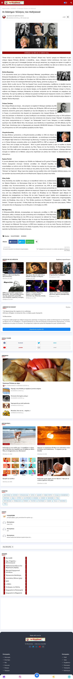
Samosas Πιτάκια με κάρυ (11, 383)
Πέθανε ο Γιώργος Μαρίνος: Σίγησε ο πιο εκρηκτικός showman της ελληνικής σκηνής (35, 294)
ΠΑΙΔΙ (57, 498)
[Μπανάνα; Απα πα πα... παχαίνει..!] (6, 413)
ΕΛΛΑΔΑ (56, 495)
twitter (55, 343)
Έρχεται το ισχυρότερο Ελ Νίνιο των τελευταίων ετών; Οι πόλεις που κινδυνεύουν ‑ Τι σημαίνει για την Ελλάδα (53, 449)
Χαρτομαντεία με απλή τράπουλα (20, 403)
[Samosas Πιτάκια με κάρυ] (36, 369)
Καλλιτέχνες (67, 670)
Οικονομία (7, 657)
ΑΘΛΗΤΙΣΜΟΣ (7, 495)
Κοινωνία (7, 665)
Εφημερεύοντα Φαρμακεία (14, 593)
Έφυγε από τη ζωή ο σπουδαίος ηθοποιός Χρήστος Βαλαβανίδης (59, 293)
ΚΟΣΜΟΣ (13, 8)
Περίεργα (7, 670)
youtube (21, 347)
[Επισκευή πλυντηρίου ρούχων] (6, 398)
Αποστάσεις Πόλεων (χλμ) (14, 578)
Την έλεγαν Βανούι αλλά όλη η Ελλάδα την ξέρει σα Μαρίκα (35, 275)
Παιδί (65, 657)
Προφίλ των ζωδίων (9, 478)
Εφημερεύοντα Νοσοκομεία (14, 590)
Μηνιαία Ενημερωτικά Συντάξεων (13, 571)
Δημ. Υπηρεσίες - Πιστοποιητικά (11, 562)
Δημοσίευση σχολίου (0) (37, 329)
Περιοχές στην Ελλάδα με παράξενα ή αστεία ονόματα (26, 388)
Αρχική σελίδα (6, 8)
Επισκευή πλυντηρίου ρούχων (19, 396)
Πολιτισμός (67, 665)
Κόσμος (7, 668)
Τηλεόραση (67, 668)
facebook (20, 343)
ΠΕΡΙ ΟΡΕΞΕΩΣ (7, 501)
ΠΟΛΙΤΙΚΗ (33, 501)
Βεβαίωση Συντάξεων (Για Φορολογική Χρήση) (14, 566)
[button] (71, 2)
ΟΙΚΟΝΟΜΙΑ (51, 498)
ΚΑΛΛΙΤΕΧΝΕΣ (15, 236)
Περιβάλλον (67, 662)
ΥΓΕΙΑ (5, 504)
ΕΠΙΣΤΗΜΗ (6, 498)
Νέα (6, 662)
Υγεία (65, 660)
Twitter (22, 241)
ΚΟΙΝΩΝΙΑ (35, 498)
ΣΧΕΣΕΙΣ (49, 501)
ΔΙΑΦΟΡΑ (39, 495)
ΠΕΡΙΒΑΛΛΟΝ (17, 501)
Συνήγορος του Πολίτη (13, 587)
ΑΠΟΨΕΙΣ (15, 495)
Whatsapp (30, 241)
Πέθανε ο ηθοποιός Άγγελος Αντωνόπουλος (11, 275)
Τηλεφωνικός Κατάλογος (13, 575)
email (55, 347)
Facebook (14, 241)
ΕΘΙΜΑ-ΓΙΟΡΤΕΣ (48, 495)
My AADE (9, 558)
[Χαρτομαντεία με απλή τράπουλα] (6, 406)
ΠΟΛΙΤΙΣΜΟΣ (41, 501)
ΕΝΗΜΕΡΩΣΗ (64, 495)
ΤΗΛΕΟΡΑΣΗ (62, 501)
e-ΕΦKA (8, 584)
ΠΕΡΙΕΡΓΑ (25, 501)
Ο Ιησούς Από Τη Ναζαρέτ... (57, 275)
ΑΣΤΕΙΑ (32, 495)
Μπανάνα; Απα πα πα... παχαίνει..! (20, 410)
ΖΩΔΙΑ (13, 498)
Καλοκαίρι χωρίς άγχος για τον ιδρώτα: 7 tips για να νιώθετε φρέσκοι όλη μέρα (53, 479)
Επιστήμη (7, 660)
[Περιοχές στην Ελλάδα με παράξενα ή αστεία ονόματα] (6, 391)
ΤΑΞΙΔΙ (55, 501)
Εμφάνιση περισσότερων (63, 259)
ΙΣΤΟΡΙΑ (19, 498)
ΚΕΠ (7, 581)
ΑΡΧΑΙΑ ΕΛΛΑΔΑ (24, 495)
